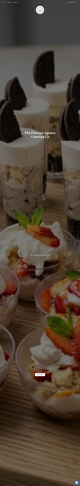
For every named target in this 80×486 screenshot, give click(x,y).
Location (9, 2)
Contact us (15, 2)
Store (3, 2)
